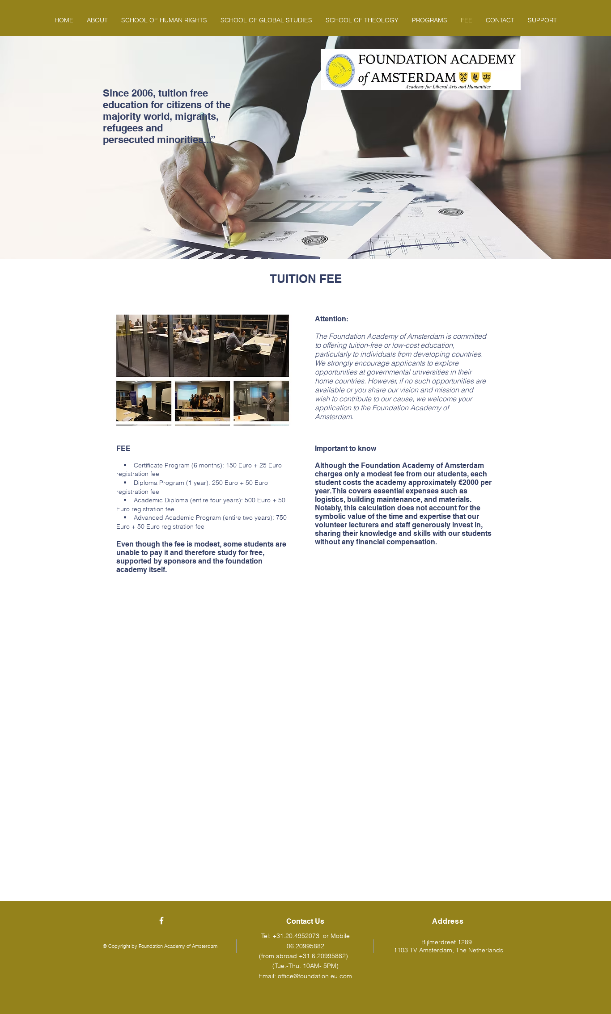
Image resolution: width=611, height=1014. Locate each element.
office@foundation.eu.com (315, 976)
